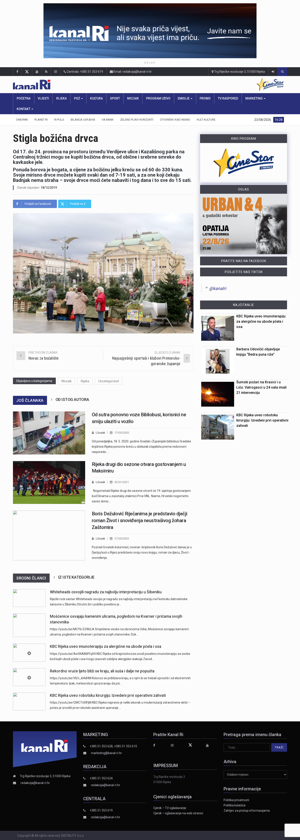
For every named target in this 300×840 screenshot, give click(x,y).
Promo (205, 98)
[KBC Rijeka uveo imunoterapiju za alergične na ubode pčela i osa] (29, 652)
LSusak (100, 432)
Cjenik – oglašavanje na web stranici (178, 813)
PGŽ (77, 98)
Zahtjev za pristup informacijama (247, 810)
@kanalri (217, 288)
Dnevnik (22, 119)
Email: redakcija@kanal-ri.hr (132, 71)
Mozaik (133, 98)
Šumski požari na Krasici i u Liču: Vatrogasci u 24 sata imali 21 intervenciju (261, 387)
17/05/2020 (121, 432)
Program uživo (158, 98)
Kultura (96, 98)
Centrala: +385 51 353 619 (84, 71)
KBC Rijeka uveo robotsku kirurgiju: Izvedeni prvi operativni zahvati (108, 695)
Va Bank (108, 119)
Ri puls (59, 119)
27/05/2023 (121, 538)
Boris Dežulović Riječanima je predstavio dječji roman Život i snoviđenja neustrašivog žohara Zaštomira (139, 520)
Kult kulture (206, 119)
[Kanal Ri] (88, 85)
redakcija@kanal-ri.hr (35, 783)
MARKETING (254, 98)
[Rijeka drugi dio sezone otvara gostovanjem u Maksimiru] (49, 482)
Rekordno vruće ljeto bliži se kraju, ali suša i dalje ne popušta (102, 671)
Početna (24, 98)
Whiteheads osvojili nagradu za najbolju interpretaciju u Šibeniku (106, 592)
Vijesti (43, 98)
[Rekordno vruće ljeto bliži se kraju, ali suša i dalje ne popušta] (29, 677)
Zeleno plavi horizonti (136, 119)
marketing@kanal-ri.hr (106, 753)
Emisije (184, 98)
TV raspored (228, 98)
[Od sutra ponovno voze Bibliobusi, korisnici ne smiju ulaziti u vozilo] (49, 432)
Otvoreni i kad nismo (175, 119)
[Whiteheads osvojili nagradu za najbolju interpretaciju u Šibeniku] (29, 598)
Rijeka (61, 98)
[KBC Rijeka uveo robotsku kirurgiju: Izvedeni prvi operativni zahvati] (29, 701)
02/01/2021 (121, 482)
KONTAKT (24, 109)
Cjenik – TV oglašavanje (169, 808)
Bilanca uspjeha (83, 119)
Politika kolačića (235, 805)
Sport (115, 98)
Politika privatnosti (236, 800)
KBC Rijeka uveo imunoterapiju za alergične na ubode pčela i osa (105, 646)
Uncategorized (108, 381)
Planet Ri (41, 119)
